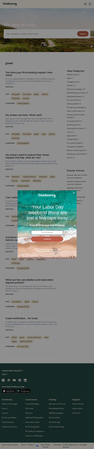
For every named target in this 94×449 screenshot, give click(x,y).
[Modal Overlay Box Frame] (47, 224)
